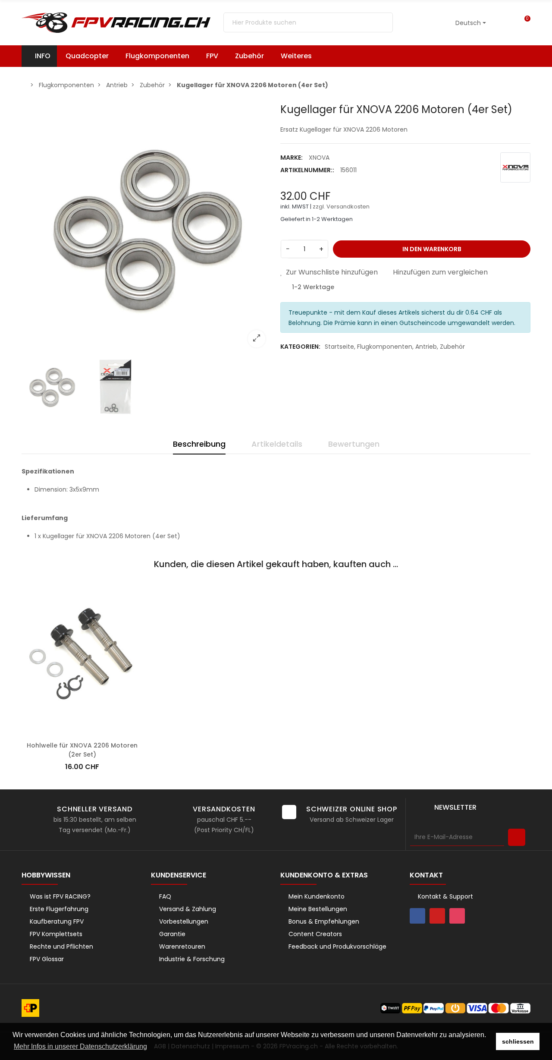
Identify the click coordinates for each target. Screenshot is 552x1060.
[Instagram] (457, 916)
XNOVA (319, 157)
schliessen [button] (518, 1041)
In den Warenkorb (431, 249)
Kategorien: (300, 346)
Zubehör (452, 346)
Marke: (291, 157)
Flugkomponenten (384, 346)
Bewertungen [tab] (354, 444)
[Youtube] (437, 916)
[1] (516, 837)
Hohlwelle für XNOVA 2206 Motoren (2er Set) (82, 750)
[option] (147, 229)
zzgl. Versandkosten (341, 206)
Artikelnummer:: (307, 170)
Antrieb (426, 346)
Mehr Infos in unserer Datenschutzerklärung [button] (80, 1046)
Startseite (339, 346)
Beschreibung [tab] (199, 444)
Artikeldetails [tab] (276, 444)
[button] (300, 56)
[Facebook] (417, 916)
